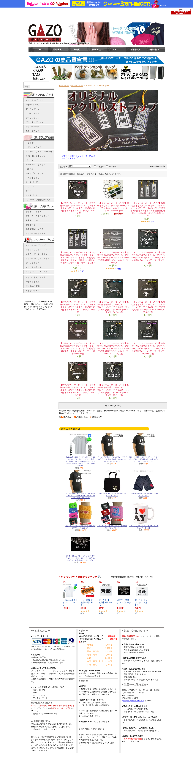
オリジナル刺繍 (33, 126)
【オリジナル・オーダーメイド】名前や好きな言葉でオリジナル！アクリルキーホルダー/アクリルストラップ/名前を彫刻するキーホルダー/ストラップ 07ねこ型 (113, 348)
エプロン (30, 186)
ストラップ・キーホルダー (37, 254)
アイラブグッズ (33, 263)
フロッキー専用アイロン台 (37, 216)
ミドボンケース (33, 290)
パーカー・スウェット (35, 165)
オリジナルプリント (34, 100)
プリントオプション (34, 122)
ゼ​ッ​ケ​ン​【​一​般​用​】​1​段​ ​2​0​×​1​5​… (105, 602)
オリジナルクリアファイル (37, 258)
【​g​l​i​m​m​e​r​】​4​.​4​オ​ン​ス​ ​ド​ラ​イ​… (69, 602)
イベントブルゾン (33, 178)
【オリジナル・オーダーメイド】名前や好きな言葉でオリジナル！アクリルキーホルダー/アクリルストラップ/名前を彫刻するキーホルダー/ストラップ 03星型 (77, 307)
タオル (29, 191)
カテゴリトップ (64, 86)
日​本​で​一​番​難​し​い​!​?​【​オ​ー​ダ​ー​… (124, 602)
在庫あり (100, 167)
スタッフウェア (33, 131)
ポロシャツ (31, 160)
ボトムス (30, 169)
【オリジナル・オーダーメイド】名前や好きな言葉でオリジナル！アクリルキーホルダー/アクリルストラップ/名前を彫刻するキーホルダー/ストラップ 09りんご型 (77, 390)
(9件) (153, 222)
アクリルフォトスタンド (36, 250)
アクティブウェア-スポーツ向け (40, 151)
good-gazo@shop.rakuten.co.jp (133, 701)
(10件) (82, 271)
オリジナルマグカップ (35, 245)
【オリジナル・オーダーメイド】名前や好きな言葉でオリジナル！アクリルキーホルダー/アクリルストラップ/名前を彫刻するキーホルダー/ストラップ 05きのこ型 (148, 307)
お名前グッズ (32, 225)
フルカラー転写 (33, 113)
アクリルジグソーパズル (36, 271)
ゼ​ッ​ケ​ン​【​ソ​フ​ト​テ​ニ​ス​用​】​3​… (141, 602)
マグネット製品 (33, 282)
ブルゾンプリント (33, 118)
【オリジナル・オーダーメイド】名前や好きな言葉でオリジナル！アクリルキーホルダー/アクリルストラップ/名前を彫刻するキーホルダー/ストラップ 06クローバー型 (77, 348)
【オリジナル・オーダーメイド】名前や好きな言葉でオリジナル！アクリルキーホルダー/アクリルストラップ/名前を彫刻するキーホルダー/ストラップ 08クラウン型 (148, 348)
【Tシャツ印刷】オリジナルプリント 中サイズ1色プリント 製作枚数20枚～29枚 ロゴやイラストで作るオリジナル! (144, 459)
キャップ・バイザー (34, 173)
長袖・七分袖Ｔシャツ (35, 156)
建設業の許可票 (33, 286)
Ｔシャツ (30, 143)
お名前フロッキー (33, 211)
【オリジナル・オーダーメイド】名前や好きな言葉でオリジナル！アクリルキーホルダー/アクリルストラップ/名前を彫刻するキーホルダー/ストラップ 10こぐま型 (113, 390)
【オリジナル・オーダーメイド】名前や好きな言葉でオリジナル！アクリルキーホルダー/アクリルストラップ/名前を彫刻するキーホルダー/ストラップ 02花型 (148, 257)
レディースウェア (33, 147)
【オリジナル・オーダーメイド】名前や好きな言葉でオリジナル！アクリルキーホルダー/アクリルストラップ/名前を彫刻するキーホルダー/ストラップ (113, 257)
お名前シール (32, 220)
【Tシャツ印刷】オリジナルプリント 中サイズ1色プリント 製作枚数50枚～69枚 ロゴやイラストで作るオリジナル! (80, 496)
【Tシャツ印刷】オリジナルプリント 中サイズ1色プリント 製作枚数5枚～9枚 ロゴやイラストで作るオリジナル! (112, 459)
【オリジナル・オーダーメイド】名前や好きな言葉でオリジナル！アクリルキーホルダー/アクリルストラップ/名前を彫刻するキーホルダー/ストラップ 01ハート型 (77, 208)
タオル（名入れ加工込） (36, 277)
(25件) (118, 268)
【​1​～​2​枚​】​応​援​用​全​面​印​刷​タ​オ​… (87, 602)
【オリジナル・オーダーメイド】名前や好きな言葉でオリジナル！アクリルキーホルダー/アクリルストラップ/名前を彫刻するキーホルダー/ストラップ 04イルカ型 (113, 307)
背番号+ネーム (32, 105)
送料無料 (112, 167)
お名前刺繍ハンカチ (34, 229)
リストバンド (32, 195)
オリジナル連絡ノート (35, 233)
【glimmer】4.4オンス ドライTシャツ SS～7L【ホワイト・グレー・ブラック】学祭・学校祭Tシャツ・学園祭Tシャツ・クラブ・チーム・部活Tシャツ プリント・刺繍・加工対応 (80, 461)
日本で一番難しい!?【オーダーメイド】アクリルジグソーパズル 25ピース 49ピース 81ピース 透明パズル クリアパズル (80, 558)
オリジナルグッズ (77, 86)
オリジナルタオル (33, 267)
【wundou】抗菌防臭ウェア (38, 200)
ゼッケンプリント (33, 109)
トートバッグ (32, 182)
